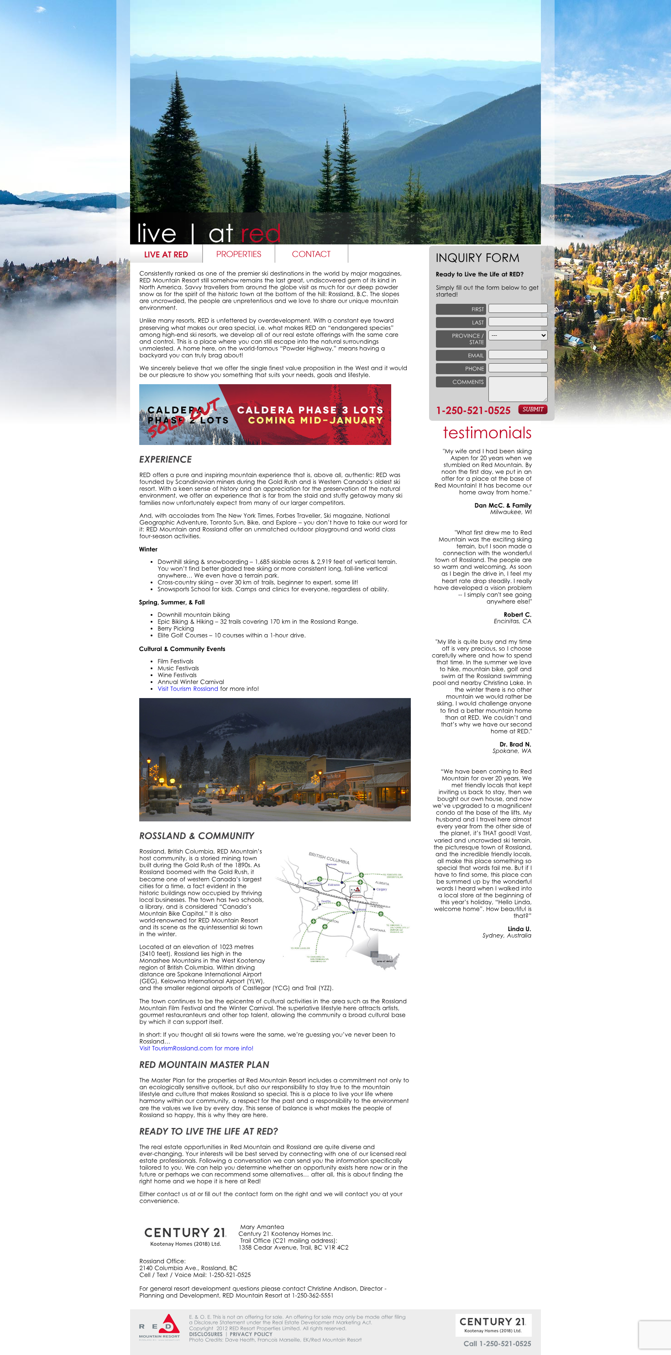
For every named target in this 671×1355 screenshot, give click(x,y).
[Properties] (239, 253)
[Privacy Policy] (251, 1334)
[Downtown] (275, 819)
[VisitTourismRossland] (187, 688)
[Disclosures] (206, 1334)
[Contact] (311, 253)
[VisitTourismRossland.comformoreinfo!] (196, 1048)
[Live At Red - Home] (166, 253)
